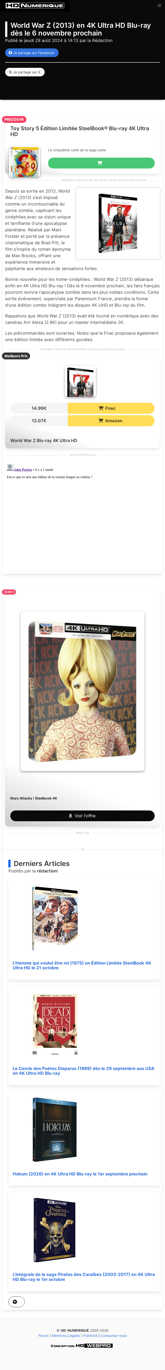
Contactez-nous (114, 1335)
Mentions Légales (66, 1335)
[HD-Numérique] (35, 5)
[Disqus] (82, 516)
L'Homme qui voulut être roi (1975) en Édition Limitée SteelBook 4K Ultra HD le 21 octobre (82, 965)
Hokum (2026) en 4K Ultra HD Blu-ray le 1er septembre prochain (80, 1174)
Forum (43, 1335)
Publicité (90, 1335)
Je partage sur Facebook (32, 53)
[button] (159, 5)
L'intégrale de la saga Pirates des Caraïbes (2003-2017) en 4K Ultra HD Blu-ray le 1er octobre (84, 1277)
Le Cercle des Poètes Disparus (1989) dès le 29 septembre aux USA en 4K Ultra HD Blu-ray (83, 1071)
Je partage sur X (25, 72)
